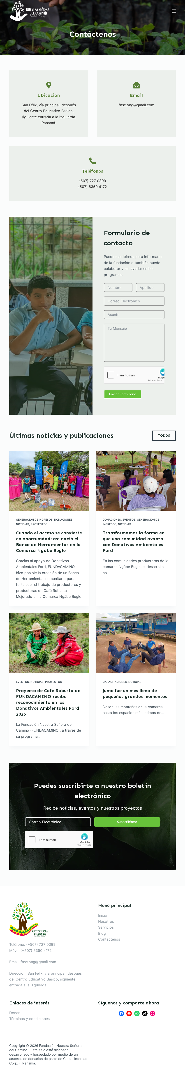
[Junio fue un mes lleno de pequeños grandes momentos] (136, 643)
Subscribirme (127, 822)
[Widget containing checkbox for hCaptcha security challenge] (134, 375)
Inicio (102, 915)
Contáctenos (109, 939)
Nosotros (106, 921)
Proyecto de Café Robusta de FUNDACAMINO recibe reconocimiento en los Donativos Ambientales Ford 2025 (48, 702)
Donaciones (63, 519)
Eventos (129, 519)
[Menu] (174, 11)
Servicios (106, 927)
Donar (14, 1013)
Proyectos (39, 524)
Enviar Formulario (122, 394)
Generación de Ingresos (34, 519)
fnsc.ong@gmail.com (38, 962)
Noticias (22, 524)
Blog (102, 933)
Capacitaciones (115, 682)
